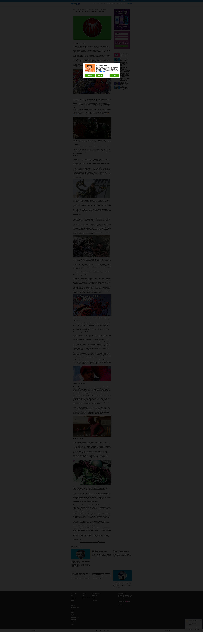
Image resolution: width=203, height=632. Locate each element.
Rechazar (100, 75)
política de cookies (102, 71)
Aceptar (114, 75)
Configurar (89, 75)
